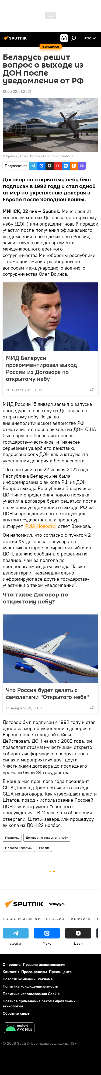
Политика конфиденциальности (30, 986)
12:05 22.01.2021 (17, 91)
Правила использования (44, 964)
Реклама (45, 979)
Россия (44, 848)
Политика (12, 837)
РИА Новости (40, 526)
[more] (92, 389)
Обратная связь (16, 1013)
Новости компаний (19, 979)
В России (55, 918)
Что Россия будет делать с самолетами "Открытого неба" (47, 693)
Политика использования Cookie (31, 993)
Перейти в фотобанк (58, 156)
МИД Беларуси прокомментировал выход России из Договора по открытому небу (41, 368)
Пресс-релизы (34, 971)
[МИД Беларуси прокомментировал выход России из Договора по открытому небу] (50, 316)
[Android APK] (19, 1028)
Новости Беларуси (19, 848)
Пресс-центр (60, 971)
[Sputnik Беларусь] (16, 40)
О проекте (12, 964)
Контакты (11, 971)
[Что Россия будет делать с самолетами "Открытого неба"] (50, 648)
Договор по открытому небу (47, 837)
